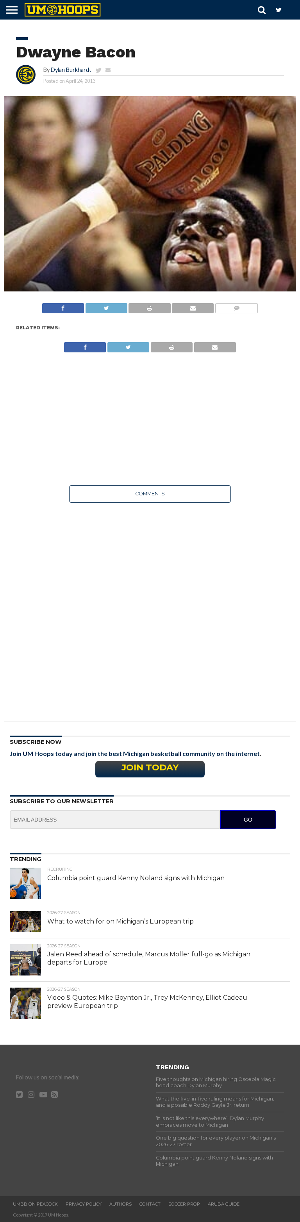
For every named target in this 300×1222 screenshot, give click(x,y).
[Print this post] (150, 306)
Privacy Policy (84, 1204)
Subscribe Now (36, 741)
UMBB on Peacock (35, 1204)
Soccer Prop (184, 1204)
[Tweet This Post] (106, 306)
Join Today (150, 767)
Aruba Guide (223, 1204)
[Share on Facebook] (63, 306)
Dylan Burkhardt (71, 69)
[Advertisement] (150, 418)
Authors (120, 1204)
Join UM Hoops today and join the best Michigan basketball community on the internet (135, 753)
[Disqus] (150, 606)
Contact (150, 1204)
